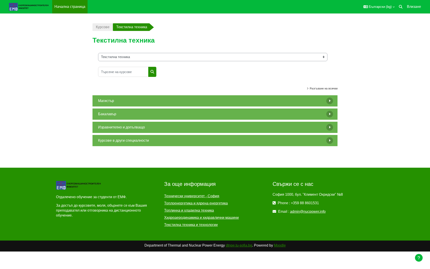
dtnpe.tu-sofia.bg (239, 245)
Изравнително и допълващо (121, 127)
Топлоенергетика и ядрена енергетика (196, 203)
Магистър (106, 101)
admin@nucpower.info (308, 211)
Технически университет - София (191, 196)
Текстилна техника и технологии (191, 225)
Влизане (414, 7)
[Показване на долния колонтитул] (419, 258)
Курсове (103, 27)
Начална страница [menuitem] (69, 7)
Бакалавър (107, 114)
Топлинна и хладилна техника (189, 210)
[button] (379, 6)
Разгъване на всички (324, 88)
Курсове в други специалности (123, 140)
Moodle (280, 245)
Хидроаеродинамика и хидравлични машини (201, 217)
